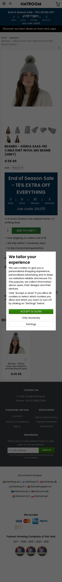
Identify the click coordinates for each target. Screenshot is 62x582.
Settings (31, 324)
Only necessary (31, 317)
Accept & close (31, 311)
